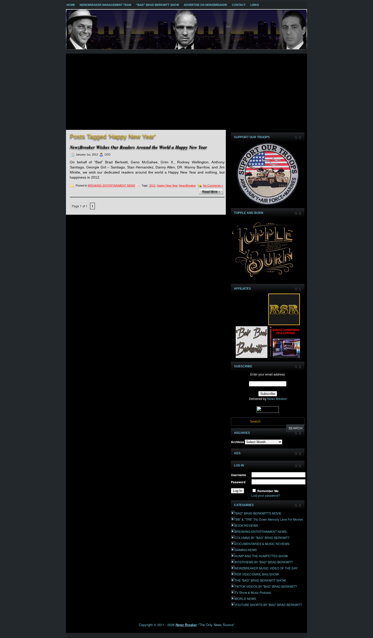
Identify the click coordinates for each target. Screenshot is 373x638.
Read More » (211, 191)
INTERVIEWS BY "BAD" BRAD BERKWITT (264, 562)
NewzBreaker (187, 185)
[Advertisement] (186, 91)
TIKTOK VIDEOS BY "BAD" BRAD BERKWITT (266, 586)
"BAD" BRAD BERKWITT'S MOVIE (258, 513)
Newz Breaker (277, 398)
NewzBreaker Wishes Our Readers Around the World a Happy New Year (138, 147)
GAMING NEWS (246, 550)
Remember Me (268, 491)
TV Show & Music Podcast (253, 592)
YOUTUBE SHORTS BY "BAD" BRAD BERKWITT (268, 604)
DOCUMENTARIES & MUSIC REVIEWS (262, 543)
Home (70, 4)
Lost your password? (265, 495)
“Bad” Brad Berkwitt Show (157, 4)
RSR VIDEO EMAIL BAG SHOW (257, 574)
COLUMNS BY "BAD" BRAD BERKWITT (262, 537)
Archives (237, 442)
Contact (239, 4)
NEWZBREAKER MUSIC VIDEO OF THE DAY (266, 568)
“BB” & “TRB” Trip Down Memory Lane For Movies (269, 519)
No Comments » (213, 185)
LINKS (254, 4)
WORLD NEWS (245, 598)
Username (238, 475)
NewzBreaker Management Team (105, 4)
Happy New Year (167, 185)
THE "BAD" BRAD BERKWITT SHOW (260, 580)
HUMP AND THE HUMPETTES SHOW (261, 556)
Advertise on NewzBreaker (205, 4)
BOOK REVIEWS (246, 525)
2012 (152, 185)
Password (238, 482)
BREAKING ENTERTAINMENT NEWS (111, 185)
